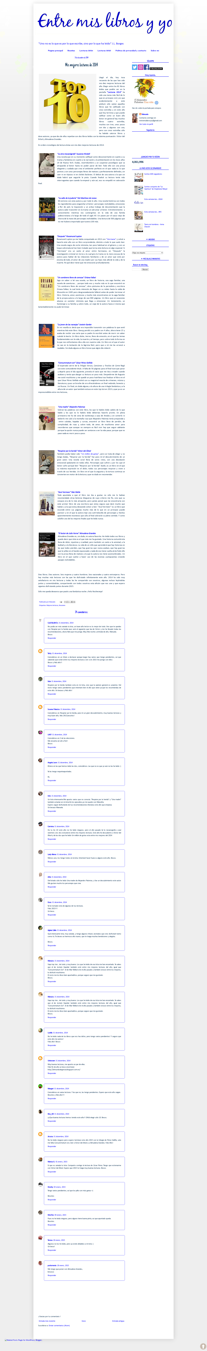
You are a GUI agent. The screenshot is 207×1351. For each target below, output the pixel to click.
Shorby (50, 1187)
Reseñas (71, 51)
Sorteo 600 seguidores (153, 174)
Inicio (84, 1321)
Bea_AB (51, 1114)
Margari (51, 1089)
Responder (52, 638)
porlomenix (52, 1266)
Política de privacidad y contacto (130, 51)
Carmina (51, 827)
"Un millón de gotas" (90, 454)
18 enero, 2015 (59, 1240)
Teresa (50, 1240)
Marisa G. (51, 1162)
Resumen (62, 605)
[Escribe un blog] (67, 602)
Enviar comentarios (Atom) (59, 1326)
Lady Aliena (52, 854)
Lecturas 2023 (104, 51)
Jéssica (50, 1137)
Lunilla (50, 1033)
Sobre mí (155, 51)
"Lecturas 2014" (114, 92)
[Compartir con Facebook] (72, 602)
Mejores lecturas (52, 605)
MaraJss (51, 961)
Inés (49, 796)
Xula (49, 681)
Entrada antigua (118, 1321)
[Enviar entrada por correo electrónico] (60, 602)
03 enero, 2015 (60, 1187)
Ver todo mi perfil (146, 124)
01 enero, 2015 (61, 1162)
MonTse (51, 1215)
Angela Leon (52, 763)
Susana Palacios (54, 709)
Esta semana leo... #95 (152, 212)
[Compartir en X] (70, 602)
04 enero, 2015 (60, 1215)
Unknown (51, 1061)
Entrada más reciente (47, 1321)
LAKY (50, 735)
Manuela (145, 114)
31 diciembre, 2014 (66, 623)
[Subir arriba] (203, 1346)
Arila (49, 877)
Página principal (55, 51)
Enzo (49, 902)
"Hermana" (111, 239)
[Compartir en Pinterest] (74, 602)
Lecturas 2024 (86, 51)
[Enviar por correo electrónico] (65, 602)
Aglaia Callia (52, 930)
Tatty (49, 653)
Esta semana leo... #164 (153, 199)
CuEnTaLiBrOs (53, 623)
